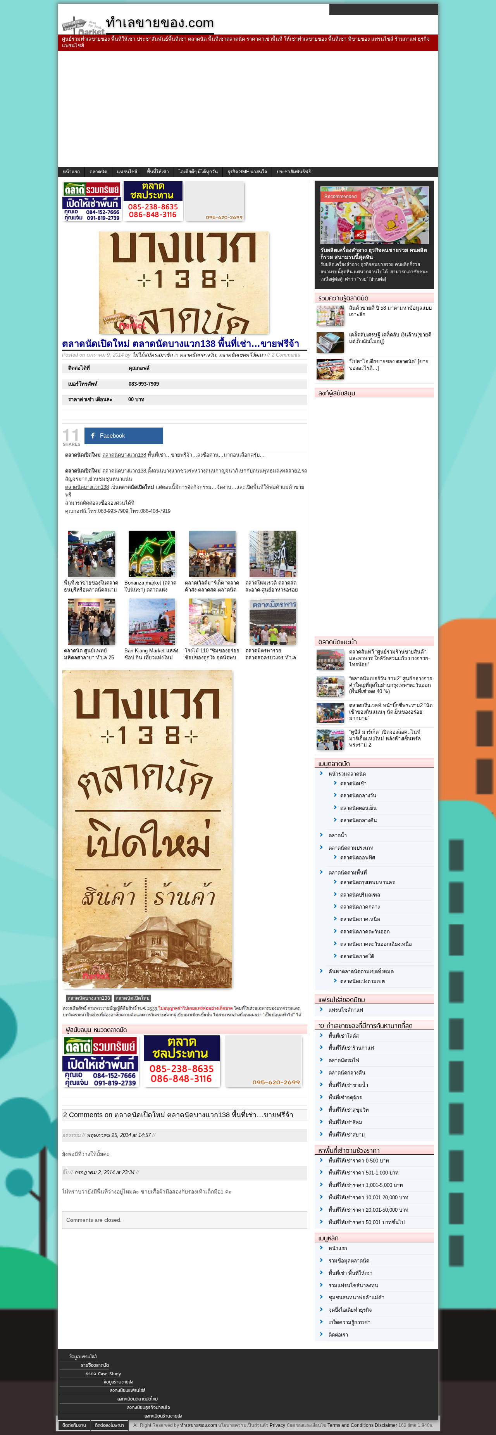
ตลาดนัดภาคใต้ (357, 956)
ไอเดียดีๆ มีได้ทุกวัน (198, 171)
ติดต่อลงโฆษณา (109, 1425)
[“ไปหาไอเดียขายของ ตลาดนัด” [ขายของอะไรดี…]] (331, 377)
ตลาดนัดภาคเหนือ (360, 919)
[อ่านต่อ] (377, 279)
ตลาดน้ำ (338, 835)
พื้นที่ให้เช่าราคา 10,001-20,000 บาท (368, 1197)
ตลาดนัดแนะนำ (338, 641)
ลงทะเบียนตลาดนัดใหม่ (137, 1399)
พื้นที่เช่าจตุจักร (345, 1097)
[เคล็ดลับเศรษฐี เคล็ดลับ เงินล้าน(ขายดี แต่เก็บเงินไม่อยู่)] (331, 351)
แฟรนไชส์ (127, 171)
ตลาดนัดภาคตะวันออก (365, 932)
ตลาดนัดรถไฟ (344, 1060)
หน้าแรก (71, 171)
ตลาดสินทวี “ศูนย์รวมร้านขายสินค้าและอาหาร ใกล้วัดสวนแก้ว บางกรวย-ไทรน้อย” (389, 658)
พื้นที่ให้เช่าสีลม (345, 1122)
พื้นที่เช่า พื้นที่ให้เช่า (350, 1273)
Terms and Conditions (350, 1425)
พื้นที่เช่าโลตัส (344, 1036)
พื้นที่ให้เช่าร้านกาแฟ (351, 1048)
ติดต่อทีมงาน (74, 1425)
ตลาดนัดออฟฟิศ (357, 858)
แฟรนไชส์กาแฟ (346, 1010)
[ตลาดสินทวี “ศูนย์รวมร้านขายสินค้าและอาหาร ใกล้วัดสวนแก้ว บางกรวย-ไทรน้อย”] (331, 668)
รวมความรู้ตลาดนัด (344, 298)
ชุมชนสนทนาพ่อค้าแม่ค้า (356, 1297)
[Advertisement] (248, 109)
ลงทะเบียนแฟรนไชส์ (127, 1390)
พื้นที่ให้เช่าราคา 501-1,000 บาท (364, 1173)
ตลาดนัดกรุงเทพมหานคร (367, 882)
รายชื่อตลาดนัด (95, 1365)
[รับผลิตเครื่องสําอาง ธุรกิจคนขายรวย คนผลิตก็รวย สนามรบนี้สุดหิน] (375, 242)
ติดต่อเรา (338, 1335)
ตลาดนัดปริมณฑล (360, 895)
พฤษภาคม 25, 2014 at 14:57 (119, 1135)
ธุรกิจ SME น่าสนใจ (247, 171)
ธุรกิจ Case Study (103, 1374)
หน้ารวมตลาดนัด (347, 774)
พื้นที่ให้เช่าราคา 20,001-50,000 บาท (368, 1210)
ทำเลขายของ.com (198, 1425)
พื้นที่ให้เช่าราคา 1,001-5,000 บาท (366, 1185)
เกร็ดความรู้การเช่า (349, 1322)
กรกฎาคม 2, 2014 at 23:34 (104, 1172)
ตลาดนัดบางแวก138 (88, 998)
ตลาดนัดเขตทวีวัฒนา (242, 355)
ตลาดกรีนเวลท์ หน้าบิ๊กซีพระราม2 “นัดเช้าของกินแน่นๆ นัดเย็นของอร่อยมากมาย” (390, 711)
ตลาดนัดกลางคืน (358, 820)
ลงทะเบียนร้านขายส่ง (163, 1416)
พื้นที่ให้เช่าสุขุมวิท (349, 1110)
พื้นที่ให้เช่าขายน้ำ (348, 1085)
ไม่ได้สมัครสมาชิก (152, 355)
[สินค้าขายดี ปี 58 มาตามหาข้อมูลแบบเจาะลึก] (331, 324)
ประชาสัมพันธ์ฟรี (294, 171)
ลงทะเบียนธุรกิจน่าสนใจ (148, 1407)
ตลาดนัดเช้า (353, 783)
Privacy (277, 1425)
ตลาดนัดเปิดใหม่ (132, 998)
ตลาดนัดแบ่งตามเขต (362, 981)
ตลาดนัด (98, 171)
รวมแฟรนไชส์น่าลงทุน (353, 1285)
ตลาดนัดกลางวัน (198, 355)
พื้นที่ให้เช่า (158, 171)
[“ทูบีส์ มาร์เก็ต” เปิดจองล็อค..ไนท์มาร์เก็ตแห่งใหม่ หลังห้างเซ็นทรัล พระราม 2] (331, 748)
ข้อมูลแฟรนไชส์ (82, 1357)
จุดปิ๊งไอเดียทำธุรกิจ (350, 1310)
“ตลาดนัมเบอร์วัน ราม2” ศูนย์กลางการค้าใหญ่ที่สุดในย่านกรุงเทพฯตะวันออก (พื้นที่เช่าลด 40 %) (390, 685)
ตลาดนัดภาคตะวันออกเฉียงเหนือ (376, 944)
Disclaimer (386, 1425)
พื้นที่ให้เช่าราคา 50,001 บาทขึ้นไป (367, 1222)
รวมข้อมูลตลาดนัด (349, 1261)
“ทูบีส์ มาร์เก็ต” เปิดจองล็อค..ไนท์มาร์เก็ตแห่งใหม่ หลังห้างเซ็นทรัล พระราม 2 (385, 738)
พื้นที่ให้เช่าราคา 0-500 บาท (359, 1161)
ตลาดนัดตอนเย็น (358, 808)
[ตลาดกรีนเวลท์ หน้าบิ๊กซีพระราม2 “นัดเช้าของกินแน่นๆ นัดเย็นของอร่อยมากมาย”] (331, 721)
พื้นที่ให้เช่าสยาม (347, 1135)
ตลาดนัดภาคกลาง (360, 907)
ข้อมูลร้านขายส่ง (118, 1382)
